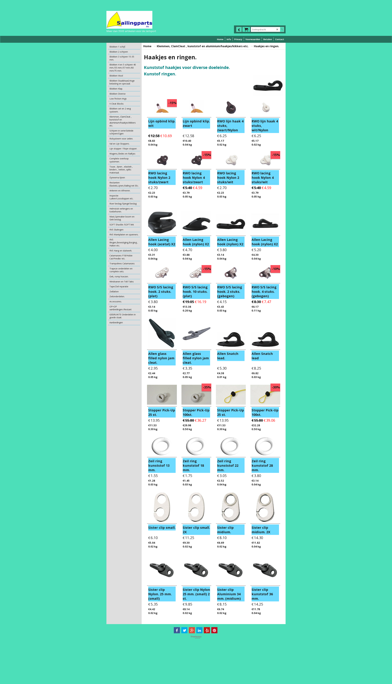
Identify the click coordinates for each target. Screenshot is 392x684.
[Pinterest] (214, 630)
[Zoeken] (282, 29)
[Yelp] (207, 630)
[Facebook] (177, 630)
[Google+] (192, 630)
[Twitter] (184, 630)
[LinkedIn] (199, 630)
